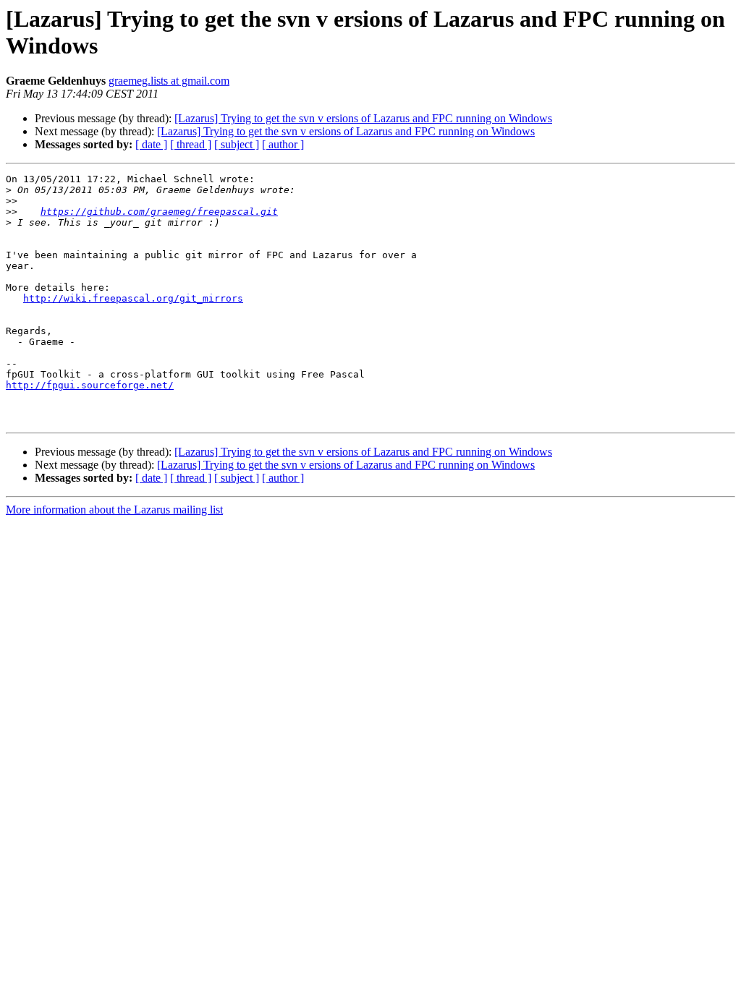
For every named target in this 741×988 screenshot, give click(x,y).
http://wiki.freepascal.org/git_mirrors (133, 298)
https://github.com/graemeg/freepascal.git (159, 211)
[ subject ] (236, 144)
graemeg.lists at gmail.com (169, 80)
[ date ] (151, 144)
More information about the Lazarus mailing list (114, 509)
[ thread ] (190, 144)
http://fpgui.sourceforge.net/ (90, 385)
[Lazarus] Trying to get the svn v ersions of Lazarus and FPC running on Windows (363, 118)
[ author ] (283, 144)
